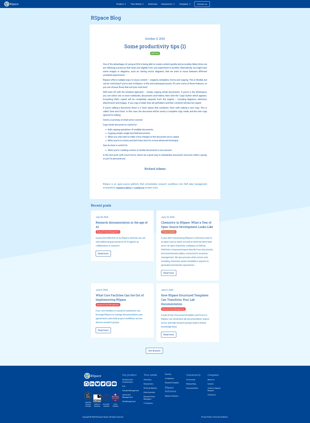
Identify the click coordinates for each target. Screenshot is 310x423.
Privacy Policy (206, 417)
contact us (139, 187)
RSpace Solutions (171, 396)
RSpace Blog (191, 384)
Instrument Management (127, 396)
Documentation (192, 388)
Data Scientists (149, 392)
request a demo (123, 187)
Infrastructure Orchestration (127, 381)
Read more (103, 253)
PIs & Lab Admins (150, 388)
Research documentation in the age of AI (121, 225)
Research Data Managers (149, 398)
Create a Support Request (214, 389)
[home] (11, 4)
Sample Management (130, 391)
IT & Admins (148, 403)
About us (211, 380)
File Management (129, 401)
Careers (211, 384)
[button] (121, 4)
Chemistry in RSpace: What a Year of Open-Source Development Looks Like (187, 225)
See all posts (154, 350)
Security (168, 374)
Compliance (169, 378)
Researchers (148, 384)
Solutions (152, 4)
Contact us (202, 4)
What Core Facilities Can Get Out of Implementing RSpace (120, 297)
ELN (123, 386)
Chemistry (147, 380)
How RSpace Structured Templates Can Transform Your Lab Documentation (184, 299)
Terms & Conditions (220, 417)
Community (190, 380)
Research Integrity (172, 383)
